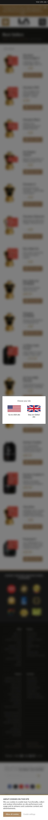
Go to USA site (14, 415)
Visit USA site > (42, 2)
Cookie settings (29, 814)
